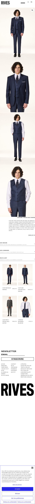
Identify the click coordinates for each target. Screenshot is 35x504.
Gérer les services (17, 484)
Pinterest (14, 370)
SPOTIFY (13, 372)
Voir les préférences (17, 498)
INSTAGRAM (14, 367)
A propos (23, 364)
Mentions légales (26, 377)
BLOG (12, 365)
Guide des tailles (26, 365)
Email (4, 354)
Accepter (17, 489)
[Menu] (23, 3)
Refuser (17, 493)
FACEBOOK (14, 368)
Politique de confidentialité (10, 501)
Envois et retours (26, 368)
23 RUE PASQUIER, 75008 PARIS (4, 365)
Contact (13, 364)
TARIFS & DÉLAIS (25, 367)
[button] (32, 468)
